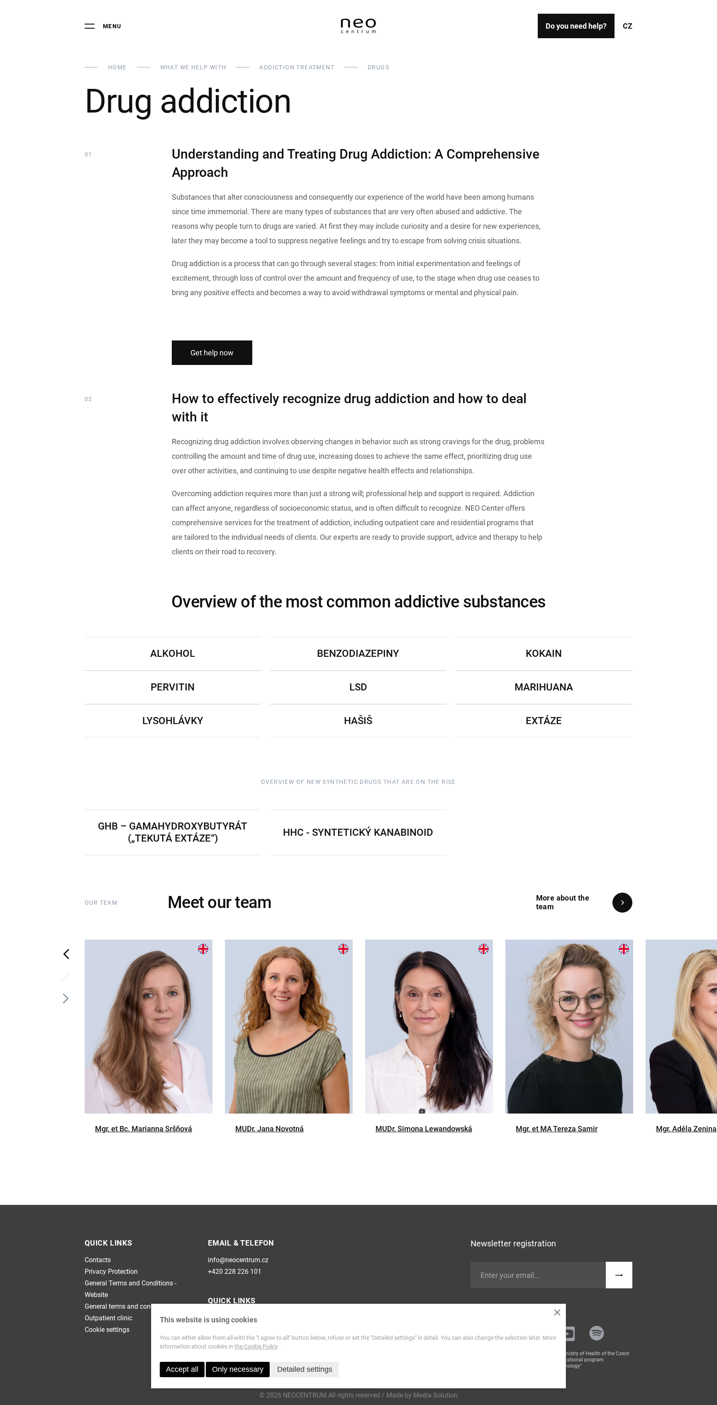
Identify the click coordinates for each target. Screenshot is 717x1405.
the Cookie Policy (256, 1346)
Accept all (182, 1369)
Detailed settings (304, 1369)
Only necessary (237, 1369)
